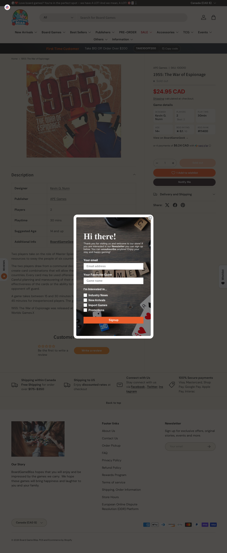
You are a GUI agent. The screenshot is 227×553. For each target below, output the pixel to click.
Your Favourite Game (98, 274)
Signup (113, 320)
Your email (91, 260)
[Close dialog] (150, 218)
